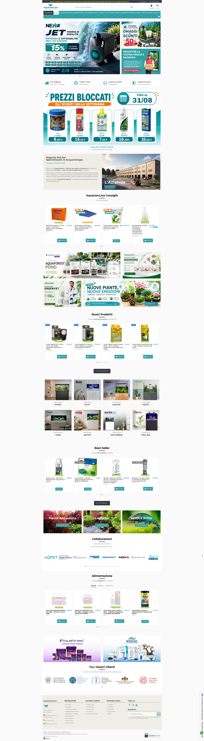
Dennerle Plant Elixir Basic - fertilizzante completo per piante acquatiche (112, 227)
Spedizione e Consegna (72, 713)
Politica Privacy (69, 720)
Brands (109, 713)
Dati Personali (90, 706)
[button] (159, 16)
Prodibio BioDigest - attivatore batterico (53, 226)
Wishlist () (143, 2)
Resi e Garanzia (69, 718)
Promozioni (111, 706)
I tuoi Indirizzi (90, 711)
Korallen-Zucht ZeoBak (83, 478)
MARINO (100, 585)
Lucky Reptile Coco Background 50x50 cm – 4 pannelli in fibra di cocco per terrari (141, 347)
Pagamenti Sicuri (70, 716)
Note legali (68, 706)
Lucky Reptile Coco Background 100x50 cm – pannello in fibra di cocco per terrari (112, 347)
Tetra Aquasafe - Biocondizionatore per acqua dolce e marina (140, 479)
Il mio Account (90, 704)
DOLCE (93, 585)
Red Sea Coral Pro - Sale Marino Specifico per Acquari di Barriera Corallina (84, 227)
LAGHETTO (109, 585)
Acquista (63, 356)
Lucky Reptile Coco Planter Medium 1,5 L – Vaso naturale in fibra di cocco (56, 346)
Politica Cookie (69, 723)
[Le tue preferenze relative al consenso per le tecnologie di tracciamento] (202, 555)
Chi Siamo (68, 704)
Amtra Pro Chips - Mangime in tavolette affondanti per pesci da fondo (56, 612)
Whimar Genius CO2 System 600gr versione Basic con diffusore (111, 479)
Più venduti (110, 709)
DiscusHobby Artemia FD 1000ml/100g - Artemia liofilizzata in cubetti (140, 612)
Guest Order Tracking (92, 713)
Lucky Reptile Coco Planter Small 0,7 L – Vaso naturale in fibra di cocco (85, 346)
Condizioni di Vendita (71, 709)
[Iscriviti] (159, 714)
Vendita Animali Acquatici (72, 711)
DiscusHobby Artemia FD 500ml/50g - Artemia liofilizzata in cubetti (111, 612)
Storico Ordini (90, 709)
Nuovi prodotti (111, 711)
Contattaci (110, 704)
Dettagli (59, 241)
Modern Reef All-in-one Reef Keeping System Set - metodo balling (141, 227)
